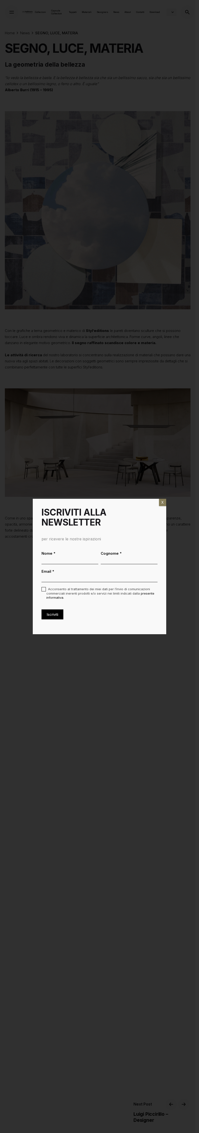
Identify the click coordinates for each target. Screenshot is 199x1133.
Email (47, 571)
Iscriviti (52, 614)
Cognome (111, 553)
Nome (48, 553)
